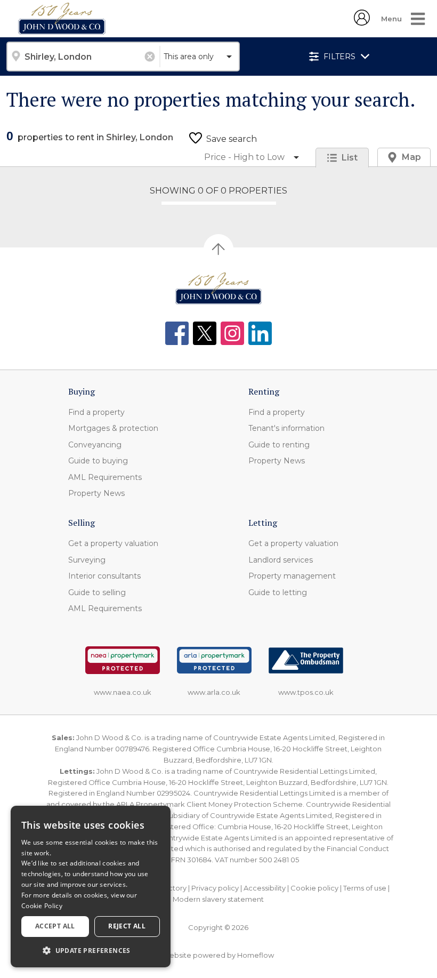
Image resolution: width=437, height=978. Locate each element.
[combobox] (82, 56)
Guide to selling (97, 592)
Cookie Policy (41, 905)
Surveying (87, 560)
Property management (292, 576)
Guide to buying (98, 461)
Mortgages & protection (113, 428)
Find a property (96, 412)
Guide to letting (277, 592)
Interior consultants (104, 576)
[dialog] (91, 886)
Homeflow (255, 955)
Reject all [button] (126, 926)
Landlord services (280, 560)
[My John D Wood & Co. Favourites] (362, 22)
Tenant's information (286, 428)
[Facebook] (177, 333)
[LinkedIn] (260, 333)
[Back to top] (218, 288)
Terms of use (364, 888)
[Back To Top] (218, 249)
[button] (90, 950)
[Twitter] (204, 333)
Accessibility (265, 888)
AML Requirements (105, 477)
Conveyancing (95, 445)
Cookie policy (314, 888)
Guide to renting (279, 445)
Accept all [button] (55, 926)
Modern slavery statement (218, 899)
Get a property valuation (113, 543)
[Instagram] (232, 333)
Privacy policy (215, 888)
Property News (96, 493)
